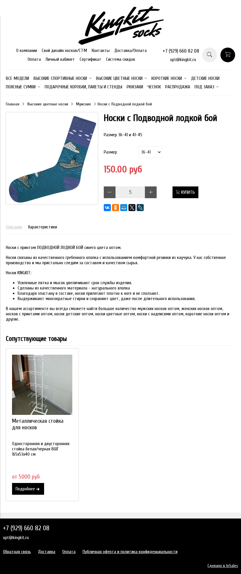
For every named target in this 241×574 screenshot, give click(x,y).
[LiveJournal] (140, 207)
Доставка (46, 551)
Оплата (34, 59)
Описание (14, 227)
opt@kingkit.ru (183, 59)
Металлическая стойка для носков (37, 424)
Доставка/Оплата (130, 50)
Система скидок (120, 59)
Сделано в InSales (222, 565)
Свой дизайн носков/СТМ (64, 50)
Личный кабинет (60, 59)
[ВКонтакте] (107, 207)
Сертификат (90, 59)
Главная (12, 104)
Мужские (83, 104)
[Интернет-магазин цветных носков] (120, 43)
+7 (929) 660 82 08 (181, 51)
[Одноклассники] (115, 207)
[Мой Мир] (123, 207)
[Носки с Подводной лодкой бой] (52, 203)
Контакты (101, 50)
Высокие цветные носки (47, 104)
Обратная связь (17, 551)
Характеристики (42, 227)
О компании (26, 50)
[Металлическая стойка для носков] (42, 385)
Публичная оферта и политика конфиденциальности (130, 551)
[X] (131, 207)
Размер (110, 152)
